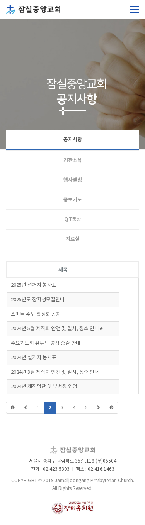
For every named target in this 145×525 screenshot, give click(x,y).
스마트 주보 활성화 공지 (36, 314)
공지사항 (72, 140)
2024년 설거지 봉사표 (33, 358)
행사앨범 (72, 180)
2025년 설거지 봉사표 (33, 285)
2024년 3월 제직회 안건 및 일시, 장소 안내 (55, 372)
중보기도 (72, 200)
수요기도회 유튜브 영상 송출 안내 (45, 343)
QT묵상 (72, 219)
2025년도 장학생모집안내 (38, 300)
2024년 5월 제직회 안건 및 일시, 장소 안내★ (57, 329)
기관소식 (72, 160)
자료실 (73, 239)
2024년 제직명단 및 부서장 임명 (44, 387)
